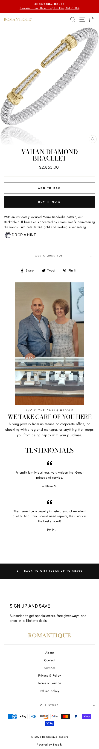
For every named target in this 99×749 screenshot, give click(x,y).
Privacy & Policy (49, 675)
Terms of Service (49, 683)
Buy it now (49, 202)
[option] (49, 6)
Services (49, 667)
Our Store (49, 705)
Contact (49, 660)
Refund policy (49, 691)
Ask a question (49, 255)
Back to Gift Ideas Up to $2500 (53, 571)
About (49, 652)
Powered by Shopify (49, 745)
